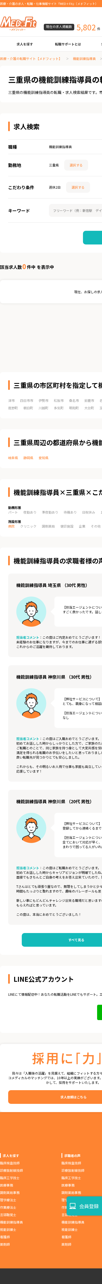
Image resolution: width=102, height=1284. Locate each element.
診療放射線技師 (11, 1170)
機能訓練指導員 (84, 58)
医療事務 (6, 1185)
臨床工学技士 (10, 1177)
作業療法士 (8, 1207)
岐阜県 (13, 457)
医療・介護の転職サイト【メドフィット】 (31, 58)
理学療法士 (8, 1199)
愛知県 (43, 457)
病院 (11, 526)
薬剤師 (5, 1244)
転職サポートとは (68, 44)
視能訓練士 (8, 1229)
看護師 (5, 1236)
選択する (76, 165)
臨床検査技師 (10, 1163)
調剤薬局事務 (10, 1192)
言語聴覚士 (8, 1214)
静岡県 (28, 457)
